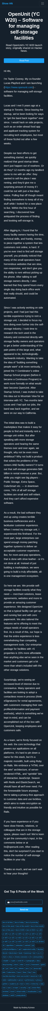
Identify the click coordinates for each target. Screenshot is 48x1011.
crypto (13, 961)
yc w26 (5, 934)
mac (34, 972)
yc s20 (39, 938)
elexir (16, 964)
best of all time (8, 922)
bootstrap (27, 953)
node (4, 980)
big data (40, 949)
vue (39, 991)
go (7, 968)
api (20, 949)
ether (22, 964)
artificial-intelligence (10, 949)
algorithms (10, 945)
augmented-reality (29, 949)
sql (29, 988)
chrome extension (21, 957)
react (22, 984)
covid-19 (20, 961)
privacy (39, 980)
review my (34, 984)
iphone (21, 968)
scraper (15, 988)
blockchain (13, 953)
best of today (19, 922)
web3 (12, 995)
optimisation (12, 980)
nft (40, 976)
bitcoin (5, 953)
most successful (22, 976)
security (23, 988)
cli (30, 957)
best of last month (37, 926)
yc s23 (39, 934)
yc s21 (25, 938)
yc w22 (18, 938)
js (31, 968)
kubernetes (12, 972)
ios (16, 968)
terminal (5, 991)
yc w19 (18, 941)
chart (4, 957)
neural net (33, 976)
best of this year (8, 930)
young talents (21, 995)
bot (34, 953)
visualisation (32, 991)
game (43, 964)
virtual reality (21, 991)
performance (29, 980)
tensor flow (36, 988)
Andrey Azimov (28, 1008)
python (5, 984)
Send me (24, 910)
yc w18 (32, 941)
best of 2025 (20, 930)
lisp (29, 972)
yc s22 (11, 938)
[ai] (33, 945)
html (11, 968)
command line (38, 957)
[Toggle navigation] (42, 3)
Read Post (24, 61)
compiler (6, 961)
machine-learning (9, 976)
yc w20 (5, 941)
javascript (37, 968)
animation (19, 945)
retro (27, 984)
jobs (4, 972)
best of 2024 (30, 930)
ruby (41, 984)
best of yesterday (32, 922)
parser (21, 980)
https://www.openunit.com (19, 87)
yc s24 (25, 934)
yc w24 (32, 934)
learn (19, 972)
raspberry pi (13, 984)
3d (3, 945)
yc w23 (5, 938)
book (20, 953)
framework (35, 964)
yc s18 (25, 941)
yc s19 (11, 941)
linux (24, 972)
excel (27, 964)
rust (4, 988)
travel (12, 991)
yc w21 (32, 938)
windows (6, 995)
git (3, 968)
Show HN (7, 3)
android (27, 945)
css (38, 953)
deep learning (7, 964)
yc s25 (11, 934)
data (38, 961)
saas (9, 988)
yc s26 (39, 930)
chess (10, 957)
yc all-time (40, 941)
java (27, 968)
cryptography (30, 961)
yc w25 (18, 934)
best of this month (22, 926)
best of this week (8, 926)
